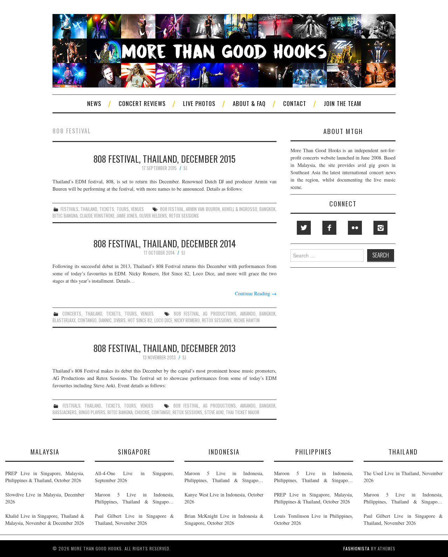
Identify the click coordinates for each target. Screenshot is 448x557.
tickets (106, 209)
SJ (185, 168)
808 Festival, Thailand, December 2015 (164, 158)
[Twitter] (304, 228)
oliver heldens (153, 215)
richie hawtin (247, 320)
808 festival (172, 209)
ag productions (219, 313)
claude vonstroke (97, 215)
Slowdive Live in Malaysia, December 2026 (44, 498)
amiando (247, 313)
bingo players (92, 412)
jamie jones (127, 215)
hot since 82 (140, 320)
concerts (71, 313)
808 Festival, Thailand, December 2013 (164, 347)
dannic (105, 320)
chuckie (142, 412)
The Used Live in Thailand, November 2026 (403, 477)
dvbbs (120, 320)
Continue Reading (255, 293)
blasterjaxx (64, 320)
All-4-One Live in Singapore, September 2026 (134, 477)
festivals (69, 209)
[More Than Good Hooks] (224, 50)
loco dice (163, 320)
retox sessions (184, 215)
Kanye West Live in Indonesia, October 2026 (224, 498)
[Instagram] (380, 228)
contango (87, 320)
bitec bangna (65, 215)
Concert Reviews (142, 103)
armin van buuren (202, 209)
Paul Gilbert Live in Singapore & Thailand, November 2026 (134, 519)
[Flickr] (355, 228)
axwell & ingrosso (239, 209)
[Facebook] (329, 228)
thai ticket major (242, 412)
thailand (88, 209)
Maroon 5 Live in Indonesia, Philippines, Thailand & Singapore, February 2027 (134, 498)
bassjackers (64, 412)
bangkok (267, 209)
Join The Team (342, 103)
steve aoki (214, 412)
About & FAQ (249, 103)
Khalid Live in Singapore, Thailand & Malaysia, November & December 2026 (44, 519)
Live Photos (199, 103)
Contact (294, 103)
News (94, 103)
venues (137, 209)
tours (123, 209)
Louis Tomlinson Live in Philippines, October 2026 (313, 519)
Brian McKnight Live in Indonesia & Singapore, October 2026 (224, 519)
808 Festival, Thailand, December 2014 (164, 243)
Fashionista (356, 548)
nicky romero (187, 320)
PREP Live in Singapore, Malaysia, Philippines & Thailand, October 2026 (44, 477)
